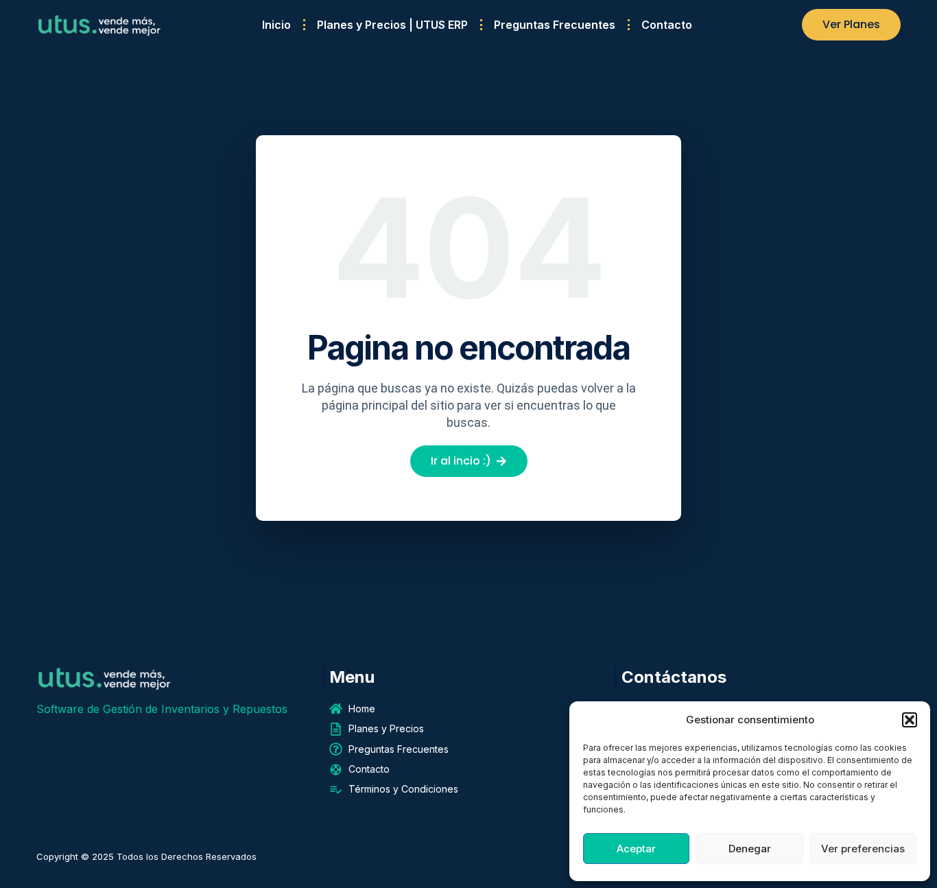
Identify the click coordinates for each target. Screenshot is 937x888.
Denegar (749, 848)
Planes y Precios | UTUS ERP (392, 25)
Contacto (666, 25)
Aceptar (636, 848)
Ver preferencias (863, 848)
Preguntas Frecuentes (554, 25)
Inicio (276, 25)
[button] (909, 720)
